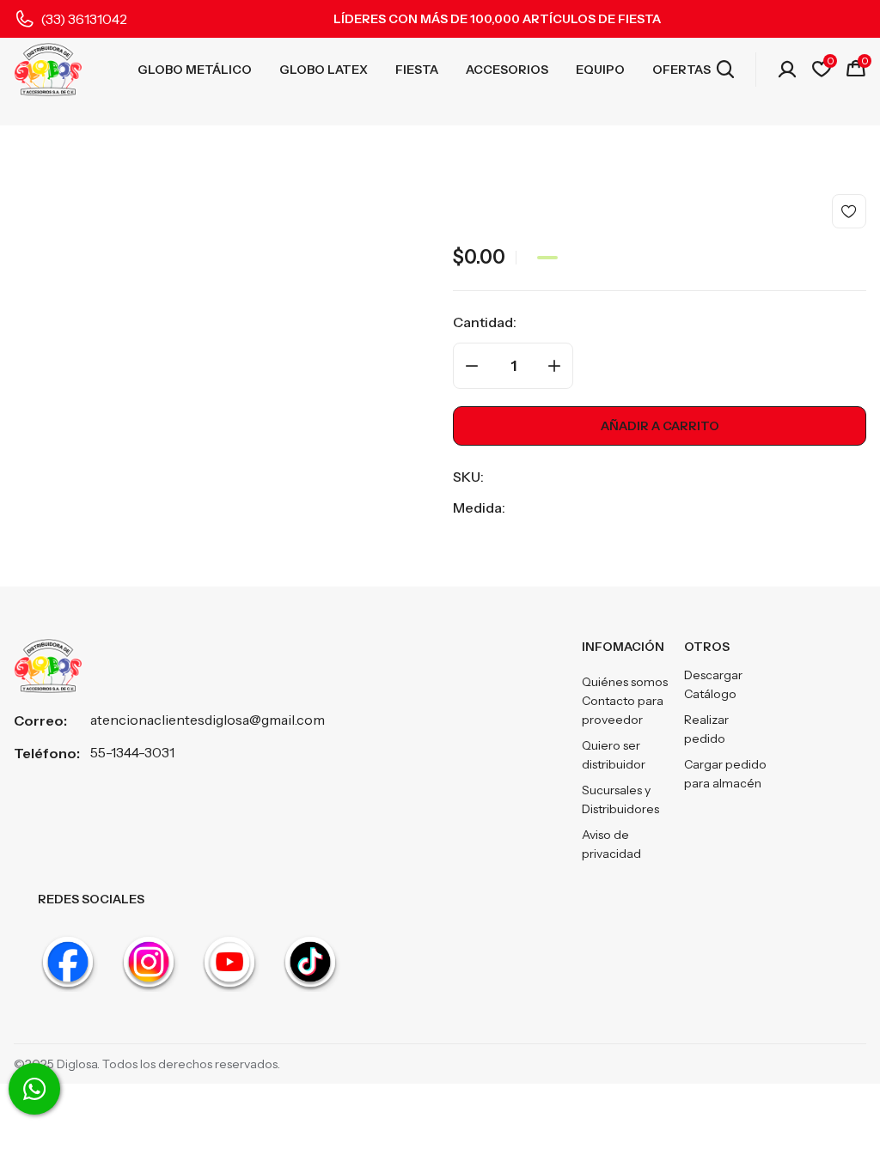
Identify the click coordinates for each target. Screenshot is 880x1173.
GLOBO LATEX (323, 69)
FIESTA (416, 69)
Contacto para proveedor (622, 710)
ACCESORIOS (507, 69)
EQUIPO (600, 69)
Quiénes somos (625, 682)
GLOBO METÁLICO (195, 69)
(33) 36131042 (83, 18)
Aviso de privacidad (611, 844)
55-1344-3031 (132, 752)
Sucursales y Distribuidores (620, 799)
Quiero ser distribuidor (613, 755)
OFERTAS (681, 69)
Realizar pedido (706, 729)
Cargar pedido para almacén (725, 774)
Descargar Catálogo (713, 684)
